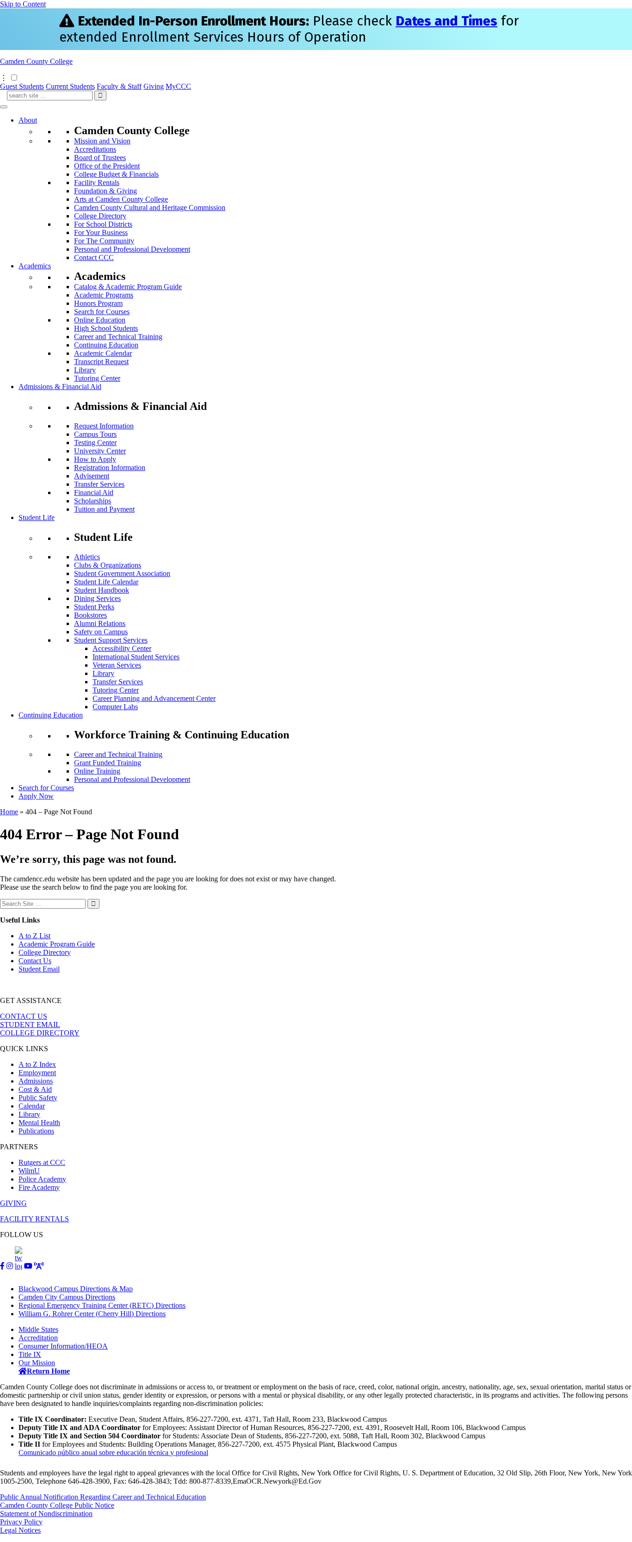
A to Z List (34, 936)
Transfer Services (99, 484)
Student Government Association (122, 573)
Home (9, 812)
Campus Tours (95, 434)
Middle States (38, 1329)
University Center (100, 451)
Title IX (30, 1354)
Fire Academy (39, 1187)
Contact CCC (94, 257)
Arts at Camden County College (121, 199)
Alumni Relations (99, 623)
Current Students (70, 86)
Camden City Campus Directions (67, 1297)
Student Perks (94, 607)
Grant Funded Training (107, 763)
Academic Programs (103, 295)
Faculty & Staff (119, 86)
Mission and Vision (102, 141)
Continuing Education (106, 345)
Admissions (36, 1081)
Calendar (32, 1106)
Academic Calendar (103, 353)
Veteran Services (117, 665)
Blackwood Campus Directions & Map (76, 1289)
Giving (153, 86)
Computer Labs (115, 707)
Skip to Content (23, 4)
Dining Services (97, 598)
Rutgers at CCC (42, 1162)
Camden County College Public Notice (57, 1505)
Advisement (91, 476)
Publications (36, 1131)
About (28, 120)
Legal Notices (20, 1530)
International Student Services (136, 657)
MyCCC (178, 86)
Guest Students (22, 86)
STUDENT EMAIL (30, 1024)
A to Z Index (37, 1064)
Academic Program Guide (57, 944)
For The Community (104, 241)
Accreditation (38, 1338)
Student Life (37, 517)
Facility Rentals (96, 182)
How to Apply (95, 459)
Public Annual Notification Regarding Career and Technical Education (103, 1497)
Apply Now (36, 796)
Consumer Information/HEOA (63, 1346)
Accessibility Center (122, 648)
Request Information (104, 426)
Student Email (39, 969)
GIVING (13, 1203)
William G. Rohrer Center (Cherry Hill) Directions (92, 1314)
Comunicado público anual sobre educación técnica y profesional (113, 1452)
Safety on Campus (101, 632)
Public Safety (38, 1098)
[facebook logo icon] (2, 1266)
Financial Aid (93, 492)
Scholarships (92, 501)
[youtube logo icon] (28, 1266)
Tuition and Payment (104, 509)
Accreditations (95, 149)
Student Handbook (101, 590)
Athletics (87, 557)
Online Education (99, 320)
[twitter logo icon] (18, 1266)
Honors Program (98, 303)
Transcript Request (101, 361)
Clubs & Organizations (107, 565)
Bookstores (90, 615)
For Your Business (101, 232)
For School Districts (103, 224)
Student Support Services (111, 640)
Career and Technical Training (118, 337)
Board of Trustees (100, 157)
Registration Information (109, 467)
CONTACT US (23, 1016)
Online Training (97, 771)
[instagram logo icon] (9, 1266)
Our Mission (37, 1363)
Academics (35, 266)
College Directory (100, 216)
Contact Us (35, 961)
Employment (37, 1073)
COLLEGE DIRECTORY (40, 1033)
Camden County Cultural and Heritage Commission (149, 207)
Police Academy (42, 1179)
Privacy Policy (21, 1522)
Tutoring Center (97, 378)
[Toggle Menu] (3, 106)
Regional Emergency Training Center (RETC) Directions (102, 1305)
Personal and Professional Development (132, 249)
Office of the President (107, 166)
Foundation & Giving (105, 191)
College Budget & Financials (116, 174)
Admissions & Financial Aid (60, 386)
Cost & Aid (35, 1089)
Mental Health (39, 1123)
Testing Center (95, 442)
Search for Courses (102, 312)
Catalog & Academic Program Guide (128, 287)
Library (85, 370)
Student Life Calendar (106, 582)
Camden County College (36, 61)
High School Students (106, 328)
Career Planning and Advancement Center (154, 698)
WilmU (29, 1171)
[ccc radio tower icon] (38, 1266)
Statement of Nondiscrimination (46, 1513)
